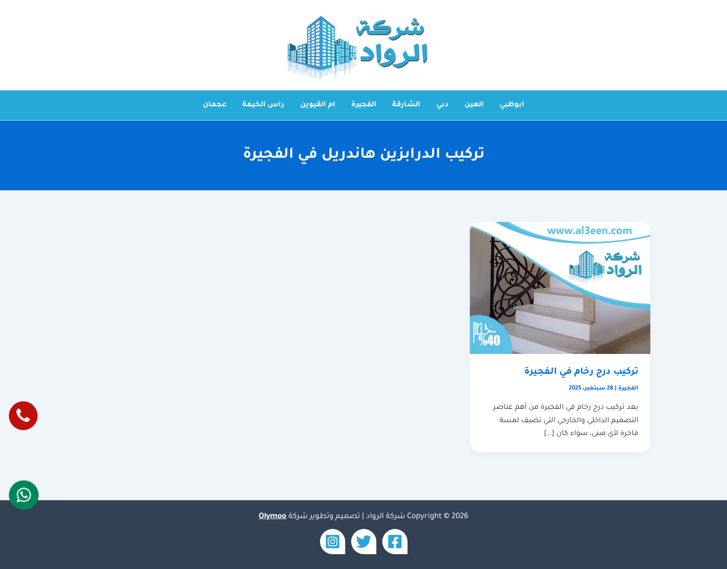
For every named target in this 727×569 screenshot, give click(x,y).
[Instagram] (332, 541)
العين (474, 105)
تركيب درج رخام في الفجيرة (581, 372)
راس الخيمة (263, 105)
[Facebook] (395, 541)
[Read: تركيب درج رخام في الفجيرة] (560, 289)
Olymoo (272, 517)
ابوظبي (512, 105)
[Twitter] (363, 541)
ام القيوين (317, 105)
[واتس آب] (23, 495)
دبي (442, 105)
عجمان (215, 105)
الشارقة (406, 105)
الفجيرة (363, 105)
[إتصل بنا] (23, 415)
